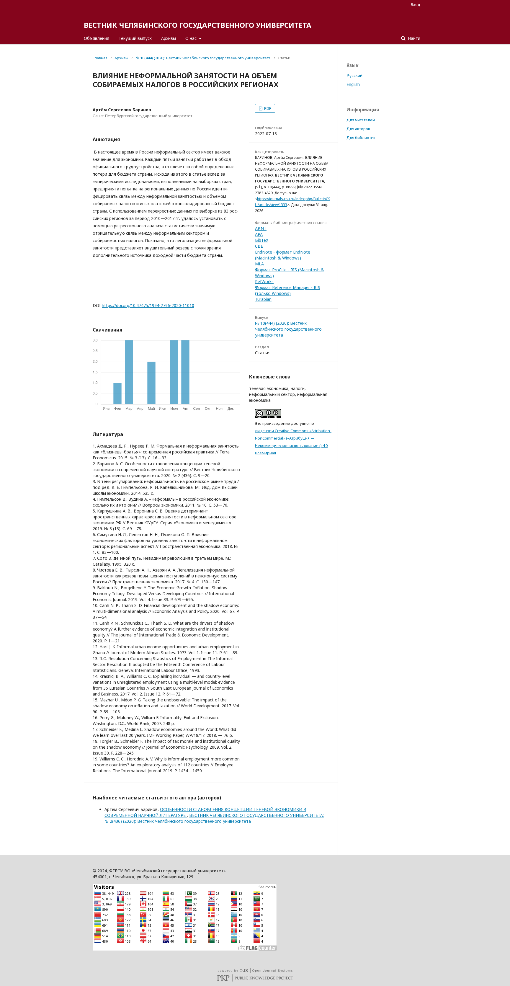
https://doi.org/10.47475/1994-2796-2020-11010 (148, 305)
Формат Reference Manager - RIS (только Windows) (287, 290)
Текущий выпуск (135, 38)
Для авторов (358, 128)
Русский (354, 75)
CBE (259, 246)
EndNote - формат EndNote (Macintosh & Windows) (282, 255)
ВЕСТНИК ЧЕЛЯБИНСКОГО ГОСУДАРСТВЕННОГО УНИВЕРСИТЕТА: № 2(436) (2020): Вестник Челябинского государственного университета (214, 818)
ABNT (261, 228)
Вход (415, 4)
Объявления (96, 38)
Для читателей (360, 120)
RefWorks (264, 281)
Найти (413, 38)
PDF (267, 108)
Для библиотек (360, 137)
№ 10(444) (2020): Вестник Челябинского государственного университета (203, 58)
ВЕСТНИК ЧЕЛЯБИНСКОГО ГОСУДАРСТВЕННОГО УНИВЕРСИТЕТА (197, 25)
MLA (259, 264)
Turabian (263, 299)
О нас (191, 38)
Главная (100, 58)
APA (259, 234)
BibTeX (261, 240)
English (353, 84)
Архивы (168, 38)
